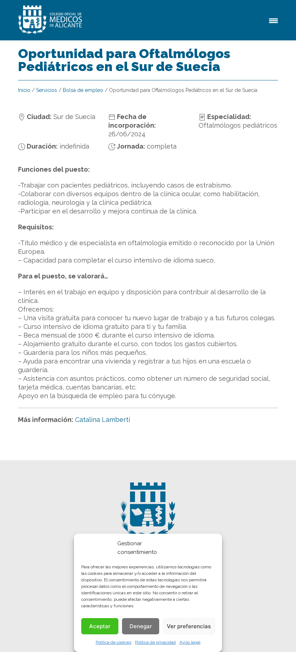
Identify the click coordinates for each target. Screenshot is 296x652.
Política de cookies (113, 642)
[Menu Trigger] (273, 20)
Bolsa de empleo (83, 90)
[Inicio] (51, 20)
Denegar (141, 626)
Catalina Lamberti (102, 419)
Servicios (46, 90)
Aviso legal (189, 642)
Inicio (24, 90)
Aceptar (99, 626)
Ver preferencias (189, 626)
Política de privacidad (155, 642)
